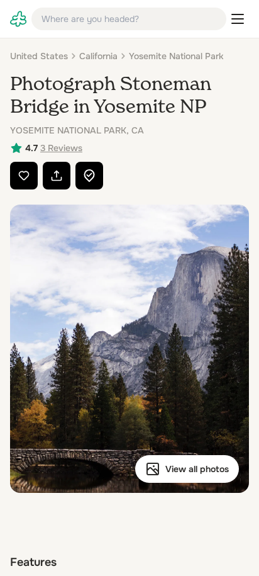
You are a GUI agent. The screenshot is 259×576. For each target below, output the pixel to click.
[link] (18, 19)
